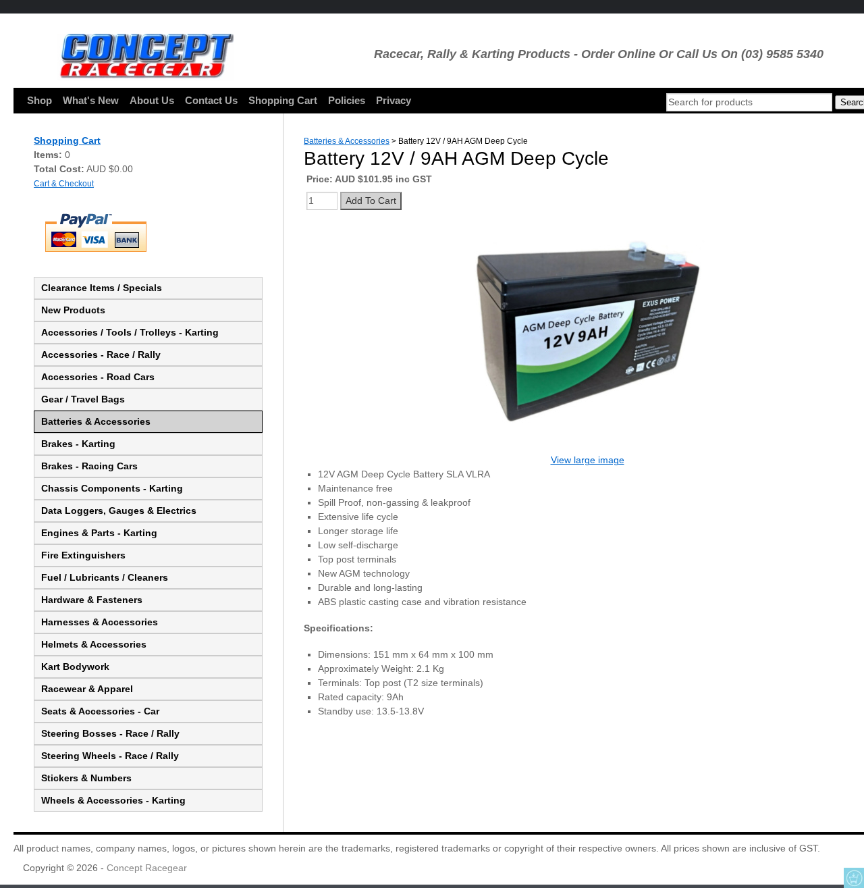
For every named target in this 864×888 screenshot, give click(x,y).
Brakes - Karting (78, 443)
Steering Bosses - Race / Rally (110, 733)
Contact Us (211, 100)
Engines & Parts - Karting (99, 532)
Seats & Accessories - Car (100, 711)
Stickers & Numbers (86, 778)
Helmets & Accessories (93, 644)
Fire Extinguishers (83, 555)
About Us (152, 100)
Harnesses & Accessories (99, 622)
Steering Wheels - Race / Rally (110, 755)
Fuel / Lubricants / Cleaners (104, 577)
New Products (73, 310)
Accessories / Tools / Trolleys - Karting (130, 332)
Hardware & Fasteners (91, 599)
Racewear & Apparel (87, 688)
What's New (91, 100)
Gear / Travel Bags (83, 399)
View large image (587, 459)
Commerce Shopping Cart (854, 878)
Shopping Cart (282, 100)
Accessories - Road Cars (98, 376)
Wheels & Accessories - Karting (113, 800)
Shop (39, 100)
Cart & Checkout (64, 183)
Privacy (393, 100)
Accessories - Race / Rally (101, 354)
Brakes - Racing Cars (89, 466)
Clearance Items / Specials (101, 287)
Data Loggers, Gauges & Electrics (118, 510)
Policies (346, 100)
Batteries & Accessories (96, 421)
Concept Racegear (147, 867)
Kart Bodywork (75, 666)
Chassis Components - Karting (112, 488)
